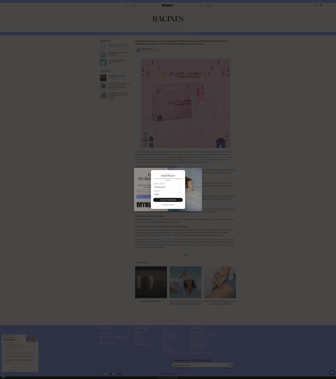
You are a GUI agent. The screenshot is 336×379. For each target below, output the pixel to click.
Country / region (158, 184)
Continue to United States (168, 200)
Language (156, 191)
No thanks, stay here (168, 205)
